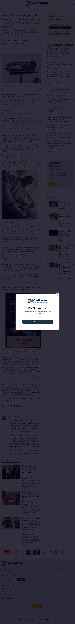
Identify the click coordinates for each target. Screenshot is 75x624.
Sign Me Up (37, 321)
